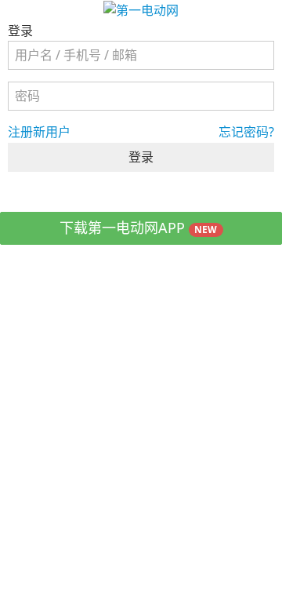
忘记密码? (246, 131)
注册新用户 (39, 131)
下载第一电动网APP (139, 227)
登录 (141, 157)
